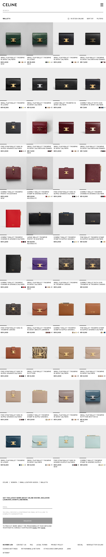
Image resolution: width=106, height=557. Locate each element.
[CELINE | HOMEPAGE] (10, 4)
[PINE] (19, 62)
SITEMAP (6, 553)
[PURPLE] (45, 287)
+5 (25, 151)
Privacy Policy (57, 545)
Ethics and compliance (53, 549)
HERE (35, 528)
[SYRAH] (104, 62)
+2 (104, 465)
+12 (25, 62)
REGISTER (27, 521)
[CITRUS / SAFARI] (103, 241)
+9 (51, 332)
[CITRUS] (49, 62)
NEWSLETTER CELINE (95, 545)
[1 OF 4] (13, 38)
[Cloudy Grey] (47, 62)
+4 (51, 62)
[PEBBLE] (72, 419)
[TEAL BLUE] (102, 107)
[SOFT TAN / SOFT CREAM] (104, 241)
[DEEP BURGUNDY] (101, 107)
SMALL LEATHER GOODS (29, 482)
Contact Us (21, 545)
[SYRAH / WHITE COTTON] (103, 62)
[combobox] (53, 11)
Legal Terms (41, 545)
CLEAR (100, 10)
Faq (31, 545)
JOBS (69, 549)
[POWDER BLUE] (46, 465)
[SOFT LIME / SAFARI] (48, 196)
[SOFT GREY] (23, 151)
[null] (23, 107)
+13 (78, 62)
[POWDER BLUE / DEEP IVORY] (99, 465)
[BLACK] (72, 62)
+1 (104, 107)
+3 (51, 196)
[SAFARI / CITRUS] (49, 196)
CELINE (5, 482)
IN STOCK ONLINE (77, 18)
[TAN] (46, 332)
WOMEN (14, 482)
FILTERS (100, 18)
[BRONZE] (75, 376)
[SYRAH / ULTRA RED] (46, 196)
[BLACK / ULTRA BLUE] (72, 241)
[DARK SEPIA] (22, 62)
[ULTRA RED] (104, 196)
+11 (51, 465)
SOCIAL (80, 545)
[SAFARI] (21, 62)
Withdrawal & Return (30, 549)
